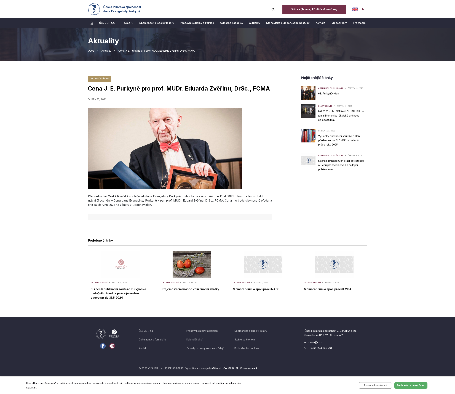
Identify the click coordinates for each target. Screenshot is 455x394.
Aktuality (106, 50)
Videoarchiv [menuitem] (339, 22)
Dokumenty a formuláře (152, 339)
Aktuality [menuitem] (254, 22)
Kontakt (143, 348)
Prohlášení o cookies (246, 348)
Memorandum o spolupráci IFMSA (327, 289)
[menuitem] (91, 23)
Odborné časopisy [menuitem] (231, 22)
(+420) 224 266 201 (320, 347)
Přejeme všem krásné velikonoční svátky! (191, 289)
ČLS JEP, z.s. (146, 330)
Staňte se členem (244, 339)
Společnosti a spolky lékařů (250, 330)
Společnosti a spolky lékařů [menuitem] (156, 22)
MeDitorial (215, 368)
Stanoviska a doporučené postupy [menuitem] (287, 22)
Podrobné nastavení (375, 385)
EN (362, 9)
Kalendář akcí (194, 339)
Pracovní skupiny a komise (202, 330)
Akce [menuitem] (127, 22)
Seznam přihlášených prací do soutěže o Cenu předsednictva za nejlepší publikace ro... (341, 165)
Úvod (91, 50)
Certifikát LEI (230, 368)
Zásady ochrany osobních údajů (205, 348)
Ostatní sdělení (99, 78)
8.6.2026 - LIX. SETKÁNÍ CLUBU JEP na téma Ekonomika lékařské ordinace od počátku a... (341, 115)
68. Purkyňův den (328, 93)
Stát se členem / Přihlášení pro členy (314, 9)
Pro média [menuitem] (359, 22)
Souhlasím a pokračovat (411, 385)
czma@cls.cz (316, 342)
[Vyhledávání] (273, 9)
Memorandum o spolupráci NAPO (256, 289)
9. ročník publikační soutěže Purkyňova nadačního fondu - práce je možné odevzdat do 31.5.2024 (118, 293)
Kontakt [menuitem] (320, 22)
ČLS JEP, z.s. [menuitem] (107, 22)
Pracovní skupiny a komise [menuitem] (197, 22)
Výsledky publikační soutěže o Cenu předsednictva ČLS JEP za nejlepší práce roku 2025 (339, 140)
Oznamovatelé (248, 368)
